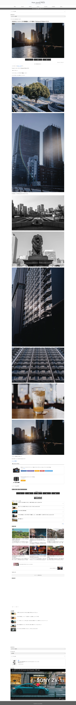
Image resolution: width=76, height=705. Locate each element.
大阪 (16, 489)
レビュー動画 (14, 461)
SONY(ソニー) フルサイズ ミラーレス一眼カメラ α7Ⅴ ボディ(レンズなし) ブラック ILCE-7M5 (35, 467)
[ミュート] (62, 699)
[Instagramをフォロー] (37, 498)
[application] (38, 684)
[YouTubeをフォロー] (39, 498)
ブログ (13, 489)
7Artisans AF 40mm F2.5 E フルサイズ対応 (27, 476)
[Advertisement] (38, 592)
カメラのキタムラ (30, 470)
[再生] (11, 699)
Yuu (18, 660)
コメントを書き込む (38, 575)
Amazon (36, 470)
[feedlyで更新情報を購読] (22, 664)
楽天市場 (42, 470)
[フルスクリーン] (64, 699)
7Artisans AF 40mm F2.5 (24, 489)
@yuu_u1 (19, 65)
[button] (64, 11)
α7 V (18, 489)
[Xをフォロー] (35, 498)
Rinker (24, 468)
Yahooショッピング (48, 470)
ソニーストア (23, 470)
